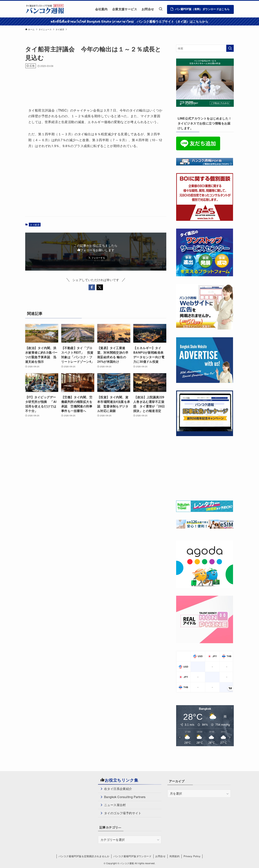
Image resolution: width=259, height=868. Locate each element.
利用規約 (175, 856)
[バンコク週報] (44, 9)
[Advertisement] (94, 82)
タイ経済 (34, 224)
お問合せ (160, 856)
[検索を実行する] (230, 48)
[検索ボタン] (160, 9)
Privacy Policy (192, 856)
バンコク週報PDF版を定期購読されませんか (84, 856)
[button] (92, 287)
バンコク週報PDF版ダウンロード (132, 856)
